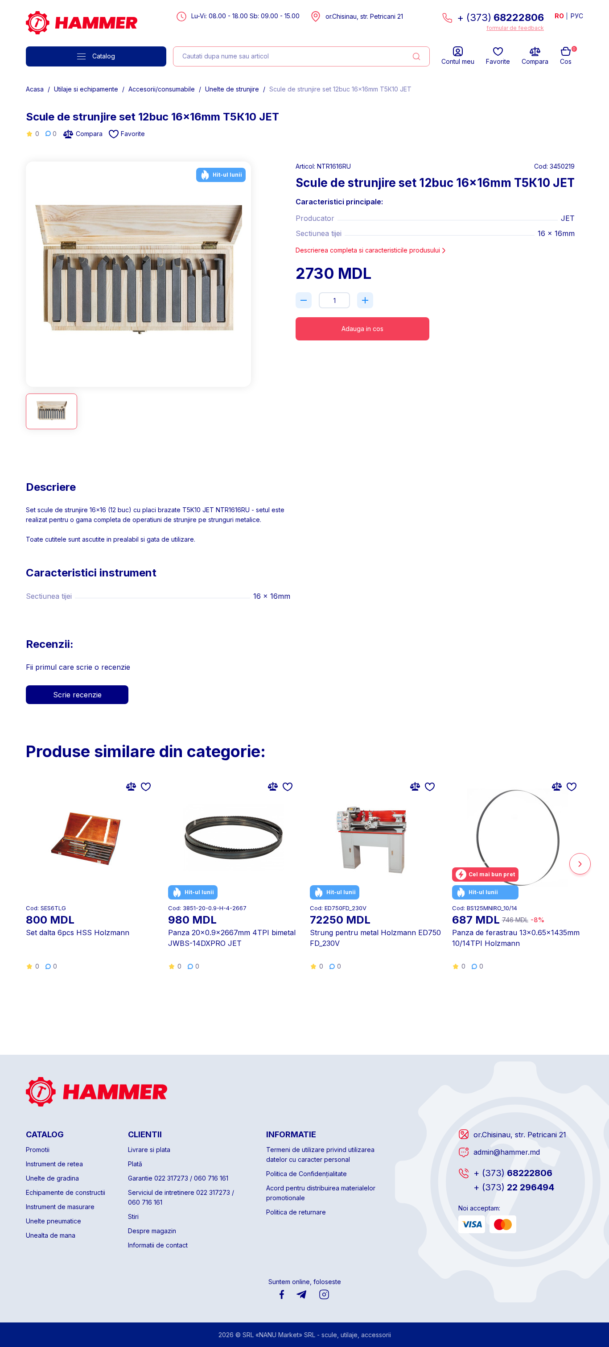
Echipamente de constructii (65, 1192)
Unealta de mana (50, 1235)
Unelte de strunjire (232, 89)
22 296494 (513, 1187)
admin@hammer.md (506, 1152)
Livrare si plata (149, 1149)
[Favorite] (146, 786)
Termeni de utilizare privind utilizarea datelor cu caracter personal (320, 1154)
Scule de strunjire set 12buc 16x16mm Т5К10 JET (340, 89)
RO (559, 16)
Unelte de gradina (52, 1178)
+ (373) (500, 17)
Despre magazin (152, 1231)
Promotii (37, 1149)
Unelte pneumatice (53, 1221)
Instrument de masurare (60, 1206)
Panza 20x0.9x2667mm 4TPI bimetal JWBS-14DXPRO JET (232, 938)
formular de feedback (515, 28)
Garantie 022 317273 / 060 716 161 (178, 1178)
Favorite (133, 133)
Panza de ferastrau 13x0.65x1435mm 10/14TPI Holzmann (516, 938)
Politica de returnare (296, 1212)
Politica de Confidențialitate (306, 1173)
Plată (135, 1164)
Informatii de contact (158, 1245)
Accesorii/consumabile (161, 89)
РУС (577, 16)
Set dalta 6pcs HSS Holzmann (77, 932)
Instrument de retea (54, 1164)
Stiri (133, 1216)
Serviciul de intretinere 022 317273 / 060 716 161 (181, 1197)
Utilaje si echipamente (86, 89)
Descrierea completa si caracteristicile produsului (368, 250)
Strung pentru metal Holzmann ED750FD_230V (375, 938)
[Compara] (131, 786)
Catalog (103, 56)
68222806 (512, 1173)
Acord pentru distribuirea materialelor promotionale (320, 1193)
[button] (29, 270)
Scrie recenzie (77, 694)
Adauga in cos (362, 328)
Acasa (35, 89)
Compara (89, 133)
